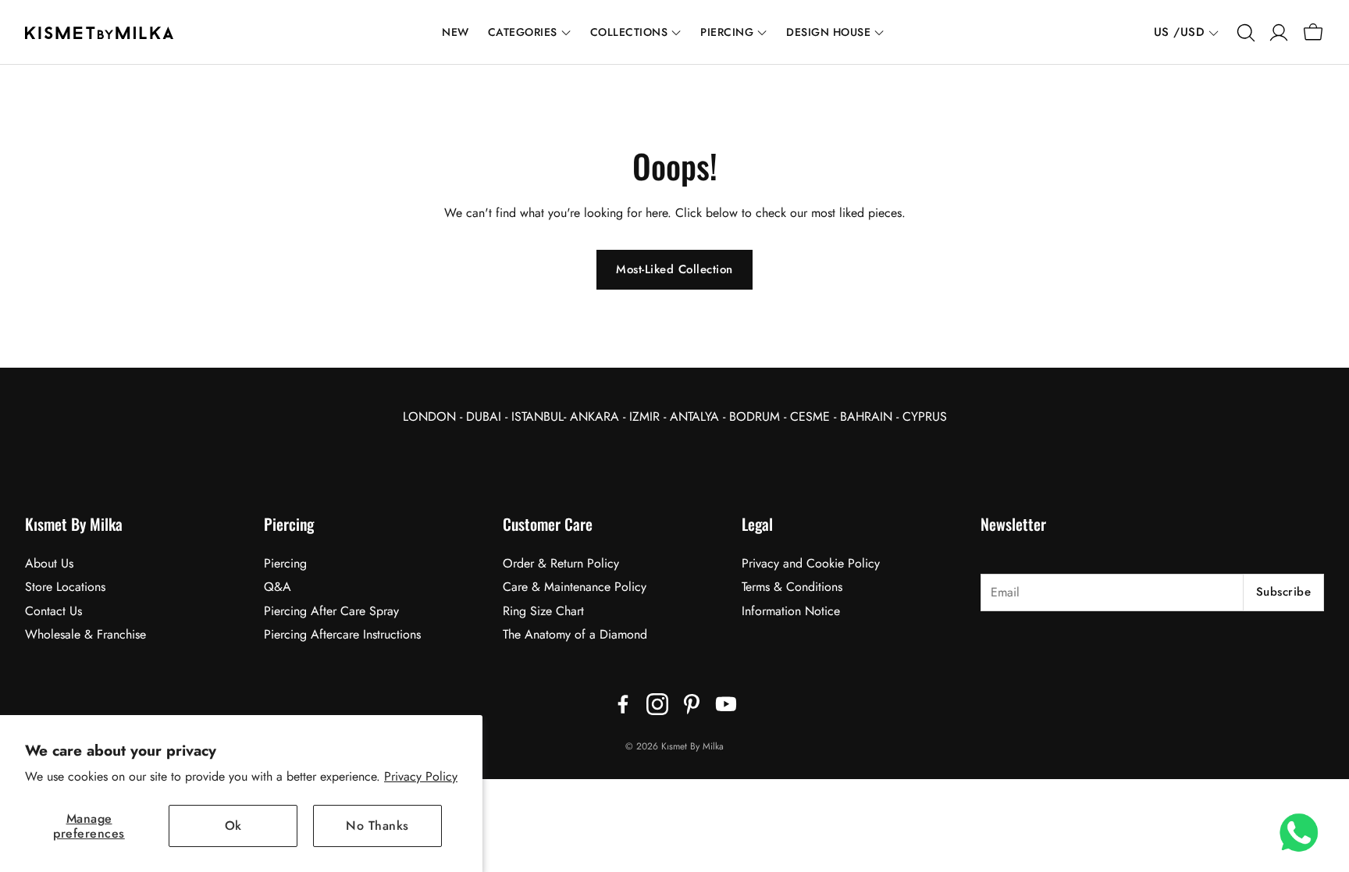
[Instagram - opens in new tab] (657, 704)
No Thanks (377, 826)
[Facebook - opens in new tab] (623, 704)
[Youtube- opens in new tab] (726, 704)
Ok (233, 826)
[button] (1244, 33)
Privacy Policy (420, 776)
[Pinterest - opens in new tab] (692, 704)
